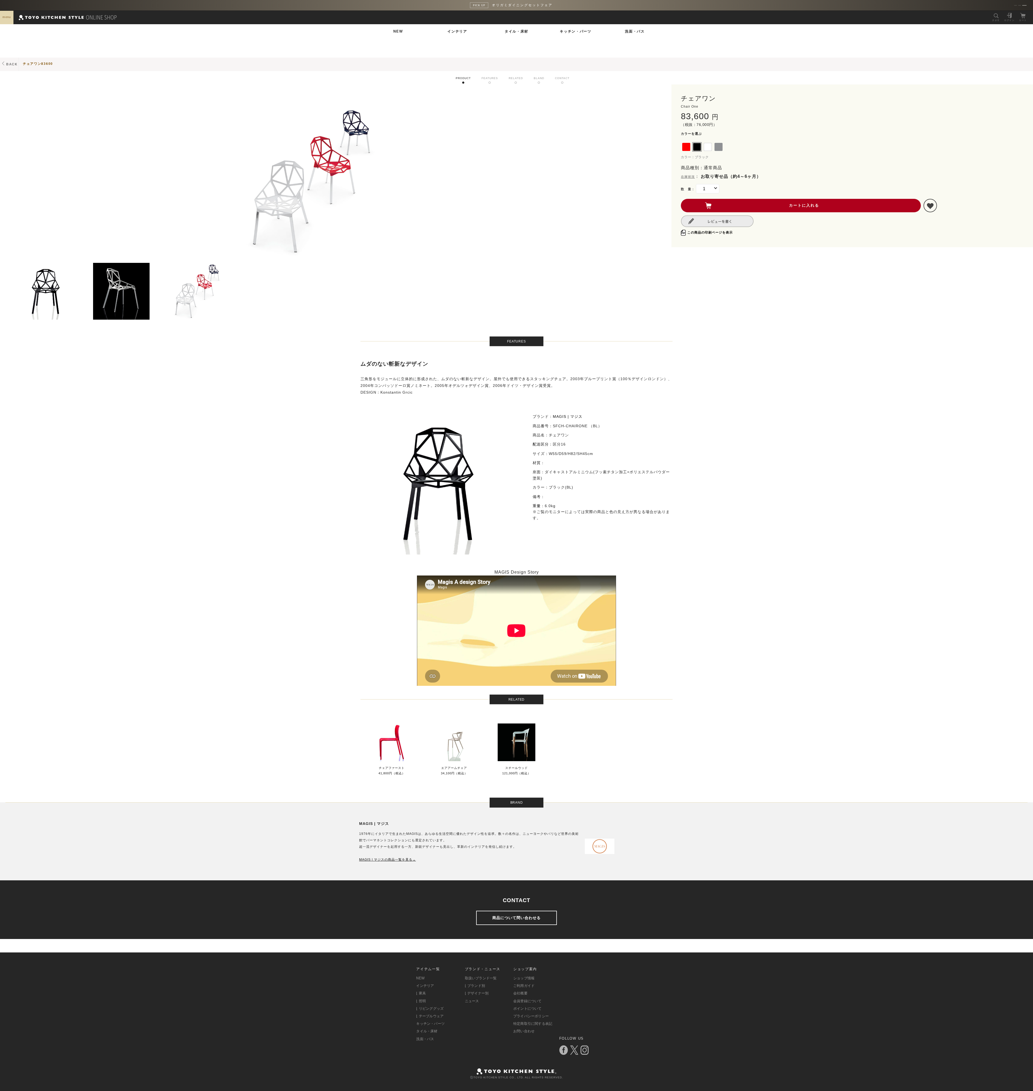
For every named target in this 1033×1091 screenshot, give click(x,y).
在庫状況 (688, 177)
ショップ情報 (524, 978)
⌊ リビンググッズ (430, 1009)
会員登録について (527, 1001)
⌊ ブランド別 (475, 986)
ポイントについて (527, 1009)
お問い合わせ (524, 1031)
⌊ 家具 (421, 993)
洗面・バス (635, 31)
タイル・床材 (516, 31)
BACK (12, 64)
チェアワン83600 (38, 64)
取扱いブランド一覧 (481, 978)
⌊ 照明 (421, 1001)
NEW (398, 31)
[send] (930, 205)
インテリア (457, 31)
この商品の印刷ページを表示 (710, 232)
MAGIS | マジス (567, 416)
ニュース (472, 1001)
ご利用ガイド (524, 986)
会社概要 (520, 993)
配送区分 (541, 444)
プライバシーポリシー (531, 1016)
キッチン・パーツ (576, 31)
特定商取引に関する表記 (532, 1024)
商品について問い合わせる (516, 918)
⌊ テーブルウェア (430, 1016)
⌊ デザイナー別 (477, 993)
